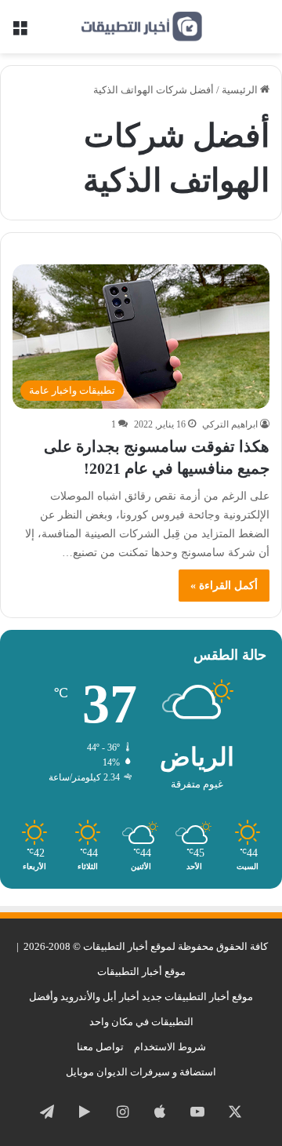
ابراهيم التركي (230, 424)
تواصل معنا (100, 1047)
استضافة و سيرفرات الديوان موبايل (141, 1072)
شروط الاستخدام (170, 1047)
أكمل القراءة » (224, 585)
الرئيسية (241, 90)
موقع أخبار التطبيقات (141, 971)
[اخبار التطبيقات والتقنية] (141, 26)
